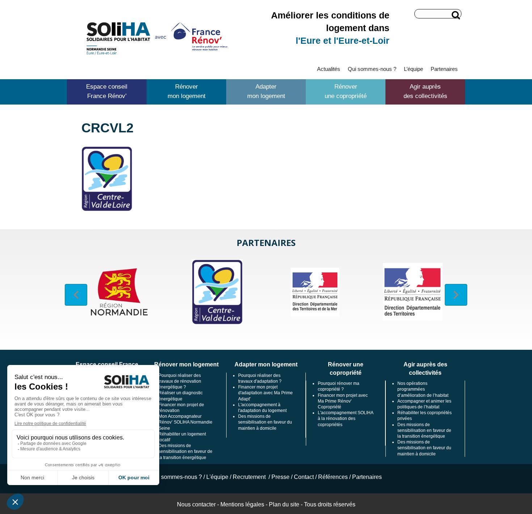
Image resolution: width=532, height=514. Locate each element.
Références (333, 477)
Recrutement (250, 477)
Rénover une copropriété (346, 91)
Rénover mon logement (187, 91)
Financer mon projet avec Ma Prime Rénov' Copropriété (343, 401)
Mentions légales (242, 504)
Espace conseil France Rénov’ (106, 91)
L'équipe (217, 477)
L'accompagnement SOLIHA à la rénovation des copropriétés (345, 418)
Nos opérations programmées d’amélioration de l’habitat (422, 389)
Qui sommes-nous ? (372, 69)
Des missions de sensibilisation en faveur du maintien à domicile (265, 422)
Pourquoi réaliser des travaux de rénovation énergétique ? (180, 381)
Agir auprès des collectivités (425, 91)
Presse (280, 477)
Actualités (328, 69)
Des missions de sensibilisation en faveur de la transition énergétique (185, 451)
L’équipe (413, 69)
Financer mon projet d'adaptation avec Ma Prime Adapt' (265, 393)
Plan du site (284, 504)
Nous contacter (196, 504)
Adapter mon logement (266, 91)
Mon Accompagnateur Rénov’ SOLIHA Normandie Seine (185, 422)
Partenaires (444, 69)
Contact (304, 477)
